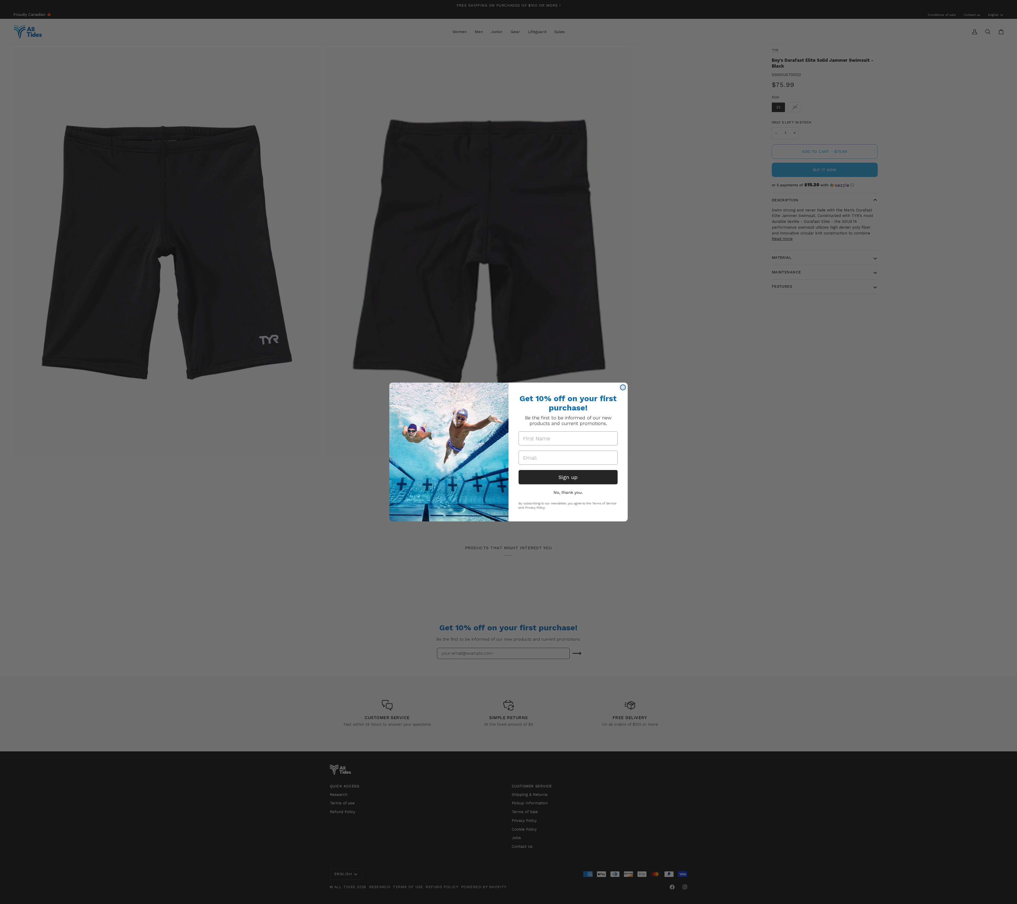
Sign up (568, 477)
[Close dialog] (623, 387)
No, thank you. (568, 492)
